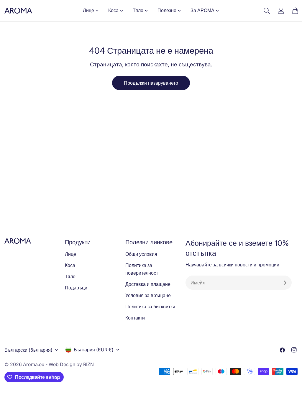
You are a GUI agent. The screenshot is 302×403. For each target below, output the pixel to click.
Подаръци (76, 288)
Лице (70, 254)
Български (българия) (28, 350)
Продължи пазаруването (151, 83)
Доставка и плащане (147, 284)
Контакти (135, 318)
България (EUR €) (94, 350)
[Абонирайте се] (285, 282)
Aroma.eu (33, 364)
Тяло (70, 276)
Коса (70, 265)
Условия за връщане (148, 295)
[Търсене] (267, 11)
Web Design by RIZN (71, 364)
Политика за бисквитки (150, 306)
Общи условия (141, 254)
